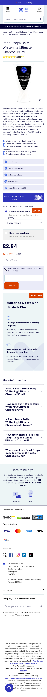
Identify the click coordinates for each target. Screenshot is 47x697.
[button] (23, 218)
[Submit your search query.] (40, 19)
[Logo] (23, 9)
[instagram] (18, 555)
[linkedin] (24, 555)
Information (7, 590)
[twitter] (5, 555)
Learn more (14, 199)
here (41, 26)
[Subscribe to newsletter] (41, 606)
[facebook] (11, 555)
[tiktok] (31, 555)
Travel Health (8, 32)
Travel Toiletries (21, 32)
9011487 (23, 671)
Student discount (25, 2)
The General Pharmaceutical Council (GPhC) (26, 662)
